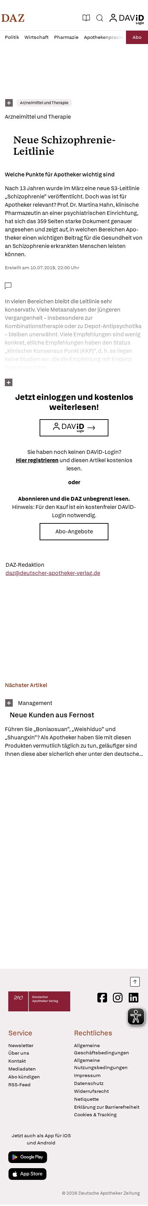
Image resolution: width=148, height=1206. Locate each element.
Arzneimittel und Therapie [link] (44, 103)
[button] (12, 18)
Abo (137, 37)
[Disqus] (74, 863)
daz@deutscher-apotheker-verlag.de (53, 573)
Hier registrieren (37, 460)
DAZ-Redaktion (25, 564)
